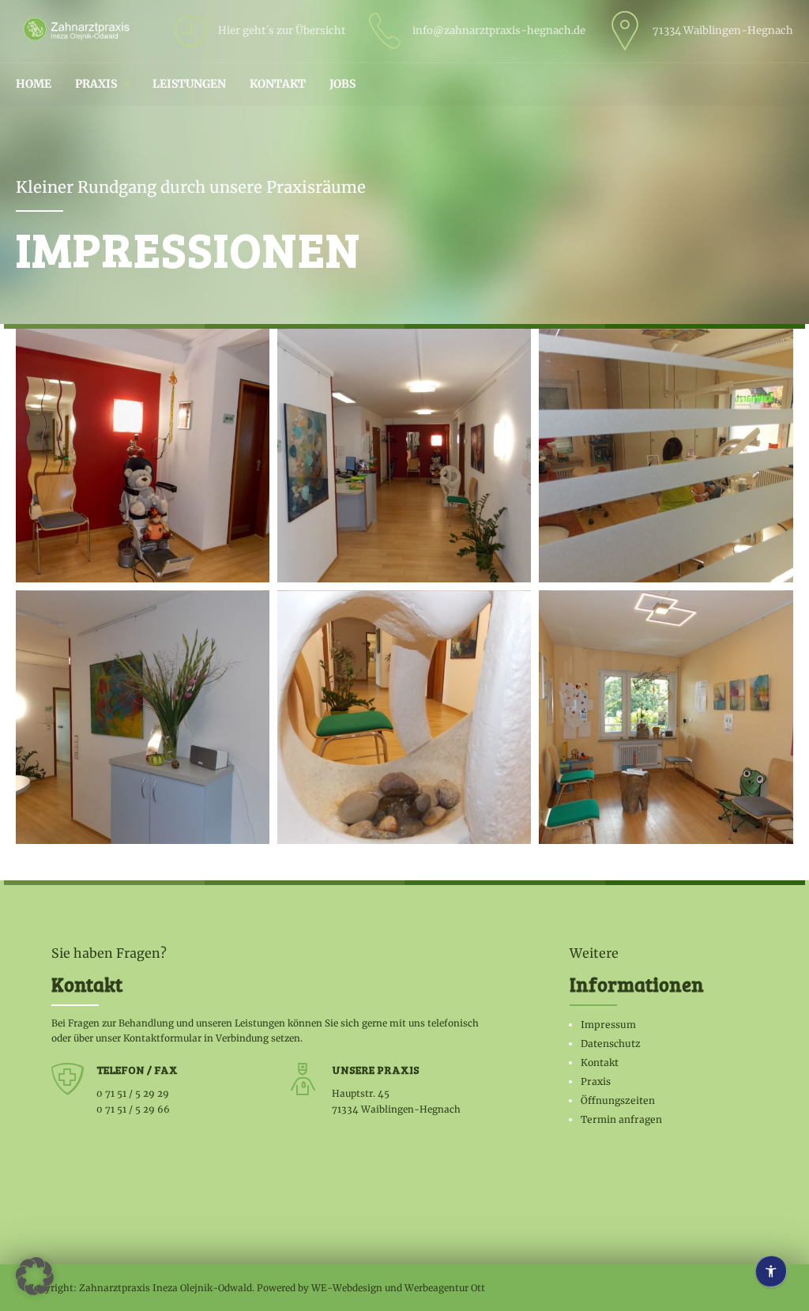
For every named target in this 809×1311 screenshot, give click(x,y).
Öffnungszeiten (618, 1100)
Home (33, 84)
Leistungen (189, 84)
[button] (35, 1276)
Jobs (342, 84)
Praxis (96, 84)
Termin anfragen (621, 1119)
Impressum (608, 1024)
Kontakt (278, 84)
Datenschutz (611, 1043)
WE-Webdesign (346, 1288)
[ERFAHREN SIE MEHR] (146, 459)
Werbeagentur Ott (444, 1288)
